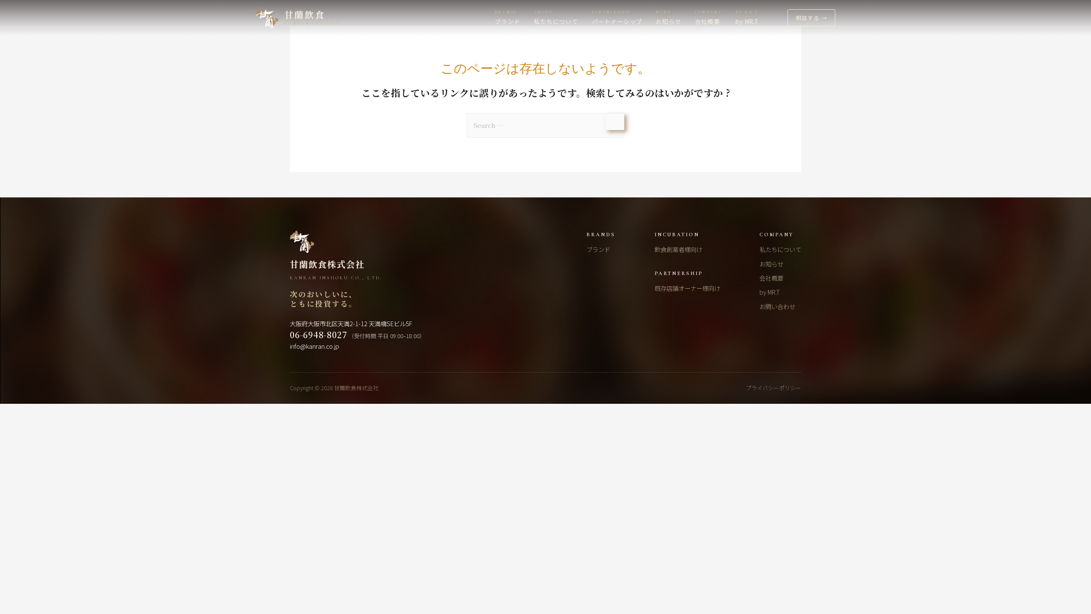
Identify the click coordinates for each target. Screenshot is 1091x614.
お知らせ (771, 263)
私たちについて (780, 249)
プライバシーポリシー (773, 388)
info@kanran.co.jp (314, 346)
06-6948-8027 (318, 335)
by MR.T (769, 291)
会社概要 (771, 277)
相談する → (811, 18)
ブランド (598, 249)
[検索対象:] (545, 125)
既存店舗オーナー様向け (687, 288)
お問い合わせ (777, 306)
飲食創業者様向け (678, 249)
